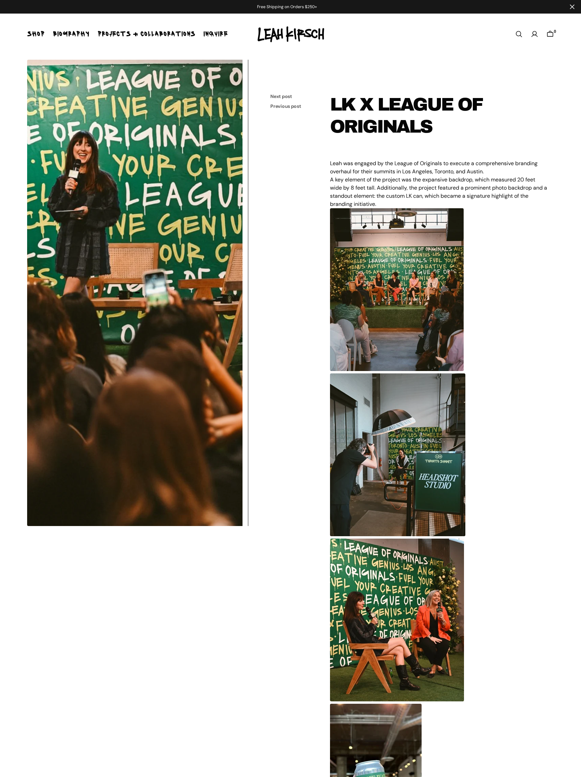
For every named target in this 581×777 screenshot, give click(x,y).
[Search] (519, 34)
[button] (534, 34)
